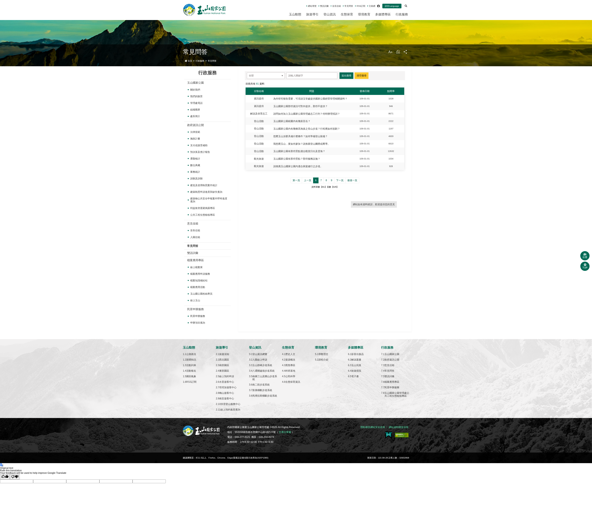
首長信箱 (336, 6)
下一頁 (339, 180)
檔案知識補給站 (199, 280)
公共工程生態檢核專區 (202, 215)
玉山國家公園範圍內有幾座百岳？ (291, 121)
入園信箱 (195, 237)
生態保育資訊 (292, 382)
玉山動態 (295, 14)
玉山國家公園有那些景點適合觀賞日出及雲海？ (299, 151)
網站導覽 (312, 6)
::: (304, 5)
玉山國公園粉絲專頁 (201, 293)
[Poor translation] (15, 476)
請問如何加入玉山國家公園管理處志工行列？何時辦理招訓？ (306, 113)
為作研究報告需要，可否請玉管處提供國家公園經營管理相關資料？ (310, 98)
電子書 (355, 376)
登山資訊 (329, 14)
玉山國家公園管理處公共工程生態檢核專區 (396, 394)
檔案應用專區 (195, 260)
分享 (405, 52)
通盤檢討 (195, 158)
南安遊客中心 (226, 398)
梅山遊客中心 (226, 393)
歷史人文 (290, 354)
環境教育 (364, 14)
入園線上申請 (259, 359)
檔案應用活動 (197, 287)
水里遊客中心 (226, 382)
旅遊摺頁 (356, 370)
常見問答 (348, 6)
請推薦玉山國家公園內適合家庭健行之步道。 (298, 166)
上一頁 (307, 180)
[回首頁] (204, 10)
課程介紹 (323, 359)
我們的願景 (196, 96)
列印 (398, 52)
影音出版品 (357, 354)
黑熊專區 (290, 365)
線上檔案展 (196, 267)
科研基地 (290, 370)
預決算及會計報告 (200, 152)
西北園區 (224, 359)
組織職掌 (195, 109)
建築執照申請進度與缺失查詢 (206, 192)
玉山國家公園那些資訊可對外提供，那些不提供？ (300, 106)
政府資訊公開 (195, 125)
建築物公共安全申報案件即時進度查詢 (208, 200)
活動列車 (191, 365)
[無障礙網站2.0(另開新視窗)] (402, 435)
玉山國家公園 (195, 82)
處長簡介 (195, 116)
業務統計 (195, 172)
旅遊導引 (312, 14)
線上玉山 (195, 300)
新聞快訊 (191, 359)
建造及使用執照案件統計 (203, 185)
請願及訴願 (196, 178)
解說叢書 (356, 359)
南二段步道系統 (261, 384)
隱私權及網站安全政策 (372, 427)
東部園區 (224, 370)
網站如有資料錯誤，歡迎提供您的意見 (374, 204)
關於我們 (195, 89)
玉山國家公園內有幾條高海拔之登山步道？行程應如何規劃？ (306, 128)
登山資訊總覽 (259, 354)
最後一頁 (352, 180)
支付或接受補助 (199, 145)
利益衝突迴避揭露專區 (202, 208)
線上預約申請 (226, 376)
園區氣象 (191, 376)
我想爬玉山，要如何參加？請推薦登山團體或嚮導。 (301, 143)
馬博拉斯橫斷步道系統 (264, 395)
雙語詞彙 (324, 6)
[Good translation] (5, 476)
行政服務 (402, 14)
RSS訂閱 (191, 382)
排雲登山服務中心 (230, 404)
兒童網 (372, 6)
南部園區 (224, 365)
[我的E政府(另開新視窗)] (388, 435)
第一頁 (296, 180)
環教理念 (323, 354)
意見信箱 (192, 223)
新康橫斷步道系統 (262, 390)
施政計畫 (195, 138)
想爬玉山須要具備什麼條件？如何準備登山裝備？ (300, 136)
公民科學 (290, 376)
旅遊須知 (224, 354)
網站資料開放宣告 (399, 427)
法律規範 (195, 132)
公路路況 (191, 354)
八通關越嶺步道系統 (263, 370)
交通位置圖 (285, 432)
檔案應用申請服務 (200, 274)
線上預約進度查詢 (230, 409)
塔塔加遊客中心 (227, 387)
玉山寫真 (356, 365)
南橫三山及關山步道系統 (264, 378)
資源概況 (290, 359)
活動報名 (191, 370)
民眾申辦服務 (195, 309)
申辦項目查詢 (197, 322)
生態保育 (347, 14)
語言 (392, 6)
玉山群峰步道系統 (262, 365)
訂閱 (361, 6)
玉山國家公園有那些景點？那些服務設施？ (296, 158)
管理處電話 (196, 103)
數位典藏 (195, 165)
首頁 (190, 61)
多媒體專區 (383, 14)
